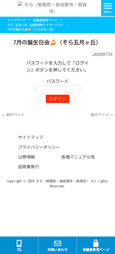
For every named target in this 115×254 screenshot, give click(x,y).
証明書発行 (28, 167)
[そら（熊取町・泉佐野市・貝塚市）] (50, 7)
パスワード (57, 81)
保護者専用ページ (45, 20)
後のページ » (102, 115)
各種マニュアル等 (78, 157)
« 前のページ (13, 115)
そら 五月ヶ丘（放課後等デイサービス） (35, 24)
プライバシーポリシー (39, 147)
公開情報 (26, 157)
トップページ (16, 20)
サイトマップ (30, 137)
